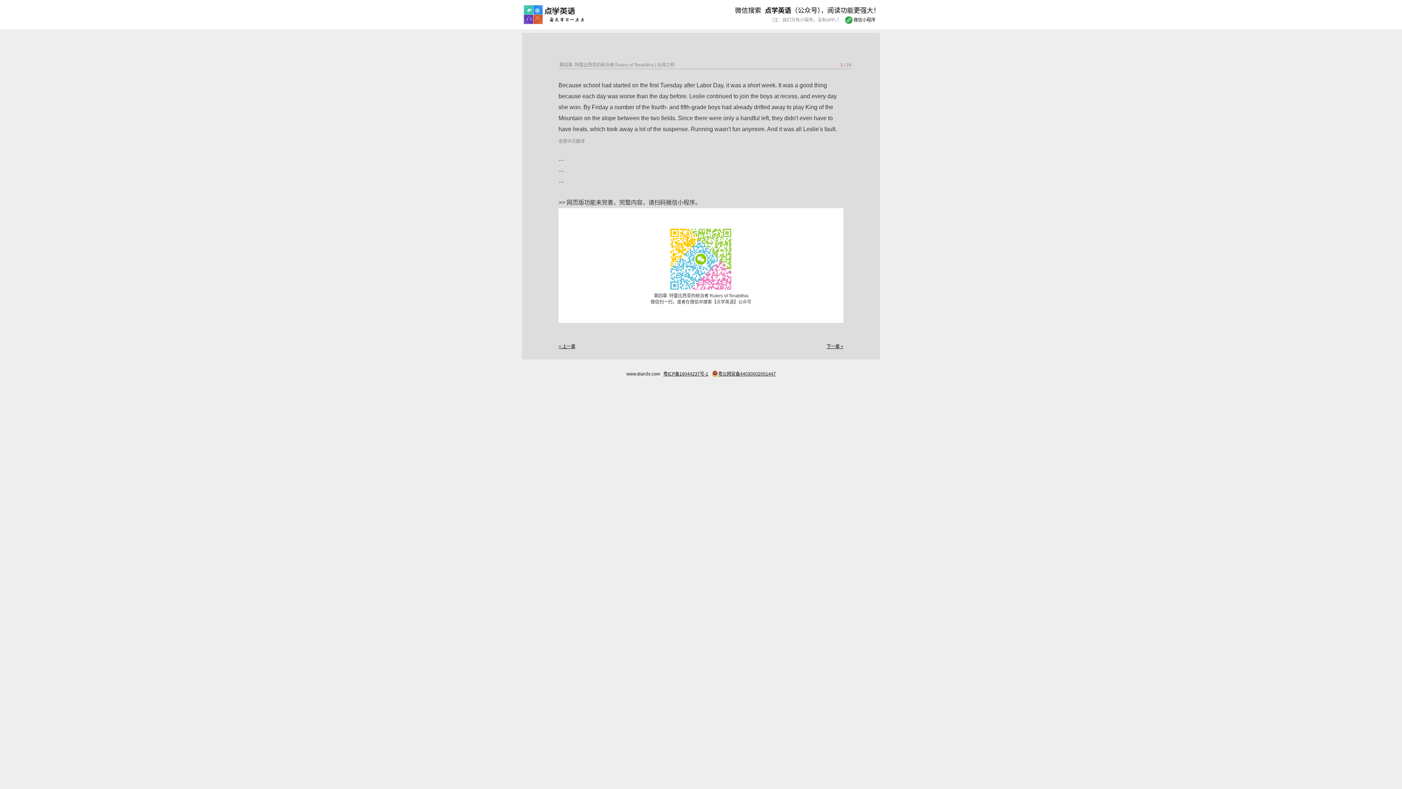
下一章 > (835, 346)
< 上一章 (567, 346)
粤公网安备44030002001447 (747, 374)
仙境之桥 (666, 65)
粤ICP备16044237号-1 (685, 374)
